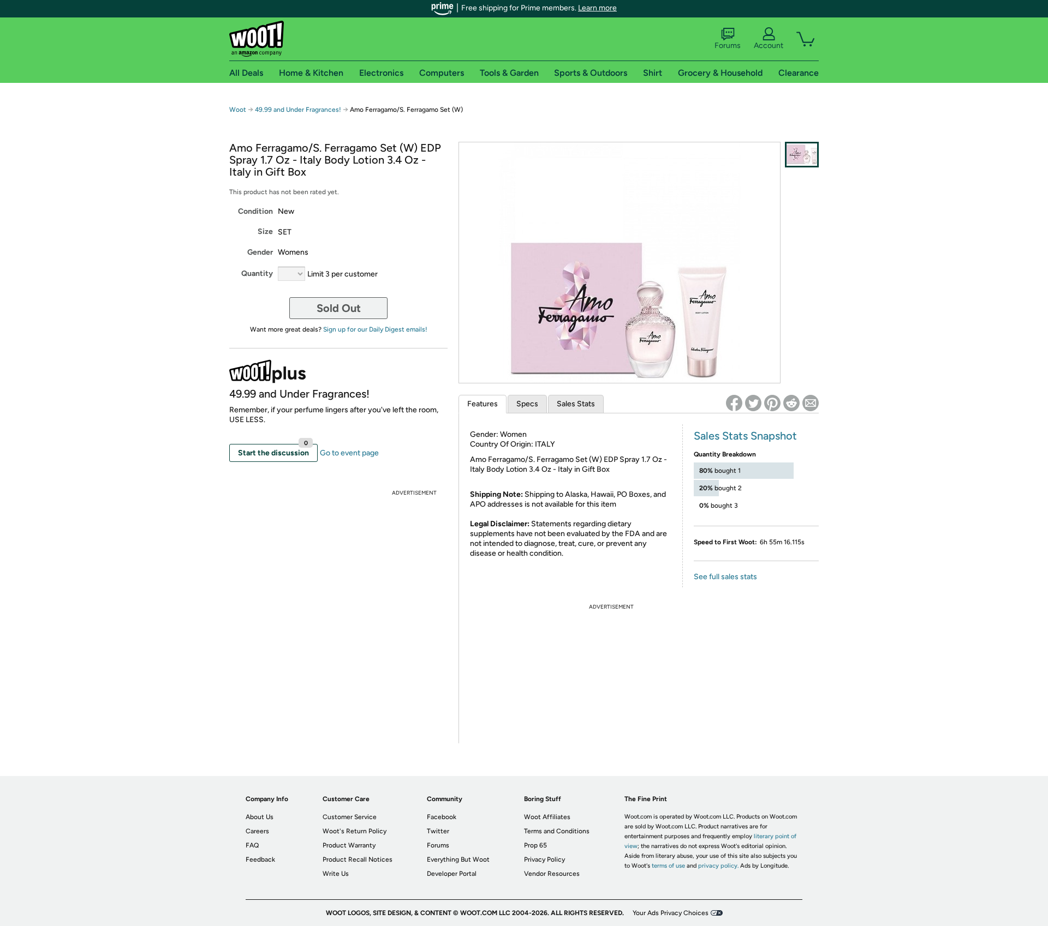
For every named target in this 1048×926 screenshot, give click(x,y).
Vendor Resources (552, 873)
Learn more (597, 8)
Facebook (441, 817)
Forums (727, 45)
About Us (259, 817)
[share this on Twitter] (753, 403)
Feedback (260, 859)
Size (265, 231)
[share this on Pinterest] (772, 403)
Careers (257, 831)
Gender (260, 252)
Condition (255, 211)
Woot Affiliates (547, 817)
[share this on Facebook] (734, 403)
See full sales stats (725, 576)
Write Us (336, 873)
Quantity (257, 273)
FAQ (252, 845)
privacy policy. (718, 865)
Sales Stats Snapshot (745, 435)
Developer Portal (452, 873)
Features (482, 403)
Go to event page (349, 453)
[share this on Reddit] (791, 403)
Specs (527, 403)
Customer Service (350, 817)
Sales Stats (576, 403)
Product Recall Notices (357, 859)
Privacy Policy (544, 859)
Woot (237, 109)
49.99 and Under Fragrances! (298, 109)
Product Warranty (349, 845)
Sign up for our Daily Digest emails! (375, 329)
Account (768, 45)
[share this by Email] (810, 403)
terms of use (668, 865)
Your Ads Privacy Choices (670, 913)
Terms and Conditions (557, 831)
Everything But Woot (458, 859)
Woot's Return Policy (354, 831)
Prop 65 (535, 845)
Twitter (438, 831)
